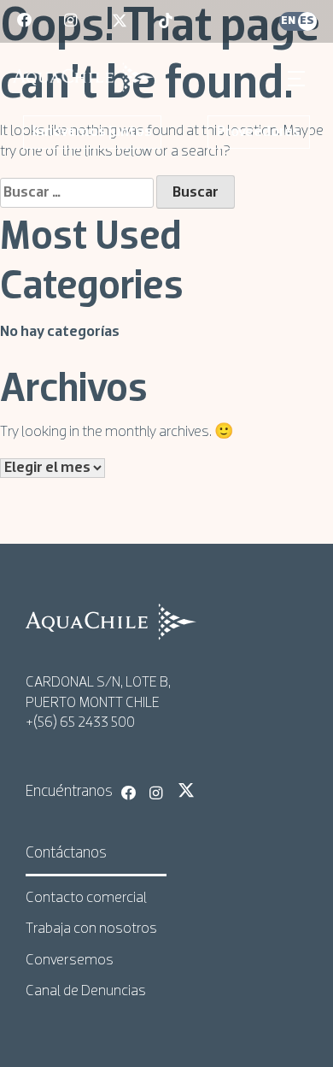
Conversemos (70, 960)
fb (25, 21)
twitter (120, 21)
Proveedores (259, 132)
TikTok (214, 790)
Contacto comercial (86, 898)
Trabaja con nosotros (91, 929)
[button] (298, 78)
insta (72, 21)
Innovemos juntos (92, 132)
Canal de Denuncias (86, 991)
